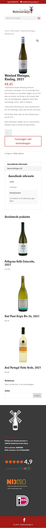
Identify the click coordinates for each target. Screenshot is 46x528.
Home (7, 31)
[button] (37, 41)
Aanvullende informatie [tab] (17, 164)
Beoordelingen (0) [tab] (14, 168)
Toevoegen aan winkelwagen (23, 141)
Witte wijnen (15, 31)
